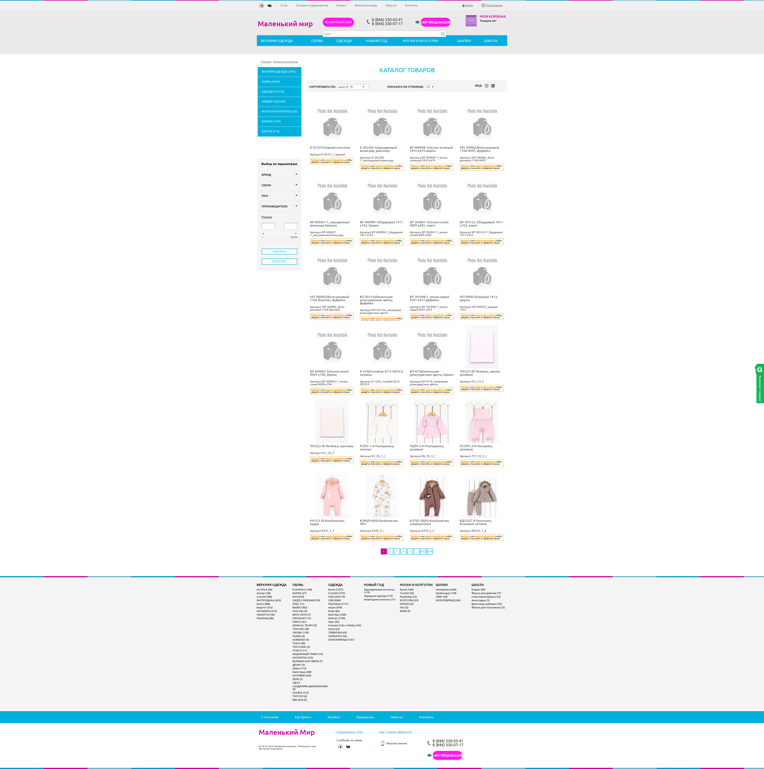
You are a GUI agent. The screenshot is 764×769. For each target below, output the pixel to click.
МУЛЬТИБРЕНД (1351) (341, 639)
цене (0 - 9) (346, 86)
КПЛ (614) (298, 596)
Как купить (303, 717)
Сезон (266, 185)
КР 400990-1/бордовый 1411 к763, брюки (381, 223)
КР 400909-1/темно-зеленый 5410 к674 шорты (431, 149)
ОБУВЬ (317, 41)
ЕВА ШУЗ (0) (299, 699)
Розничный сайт (338, 22)
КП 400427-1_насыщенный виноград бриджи (330, 223)
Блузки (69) (478, 589)
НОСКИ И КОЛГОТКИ (420, 41)
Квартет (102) (265, 607)
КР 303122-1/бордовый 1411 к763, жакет (481, 223)
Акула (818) (335, 607)
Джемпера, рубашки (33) (487, 603)
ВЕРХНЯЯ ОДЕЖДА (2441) (279, 71)
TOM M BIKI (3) (301, 646)
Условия (333, 717)
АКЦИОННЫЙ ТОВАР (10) (307, 654)
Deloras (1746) (336, 618)
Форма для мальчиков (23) (488, 607)
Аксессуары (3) (480, 600)
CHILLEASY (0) (336, 596)
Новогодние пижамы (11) (379, 599)
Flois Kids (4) (299, 611)
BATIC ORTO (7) (301, 614)
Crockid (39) (407, 593)
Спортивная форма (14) (486, 596)
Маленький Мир (287, 732)
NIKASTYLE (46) (266, 614)
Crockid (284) (264, 596)
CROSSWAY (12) (301, 618)
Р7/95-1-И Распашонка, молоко (377, 447)
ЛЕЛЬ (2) (297, 679)
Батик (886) (263, 603)
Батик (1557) (335, 589)
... (416, 551)
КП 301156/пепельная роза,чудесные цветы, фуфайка (376, 300)
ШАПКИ (464, 41)
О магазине (270, 717)
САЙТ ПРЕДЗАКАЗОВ (435, 22)
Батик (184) (406, 589)
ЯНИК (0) (405, 611)
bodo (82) (334, 611)
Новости (391, 5)
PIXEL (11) (298, 603)
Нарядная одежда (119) (378, 595)
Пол (265, 195)
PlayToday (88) (265, 618)
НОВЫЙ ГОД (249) (274, 101)
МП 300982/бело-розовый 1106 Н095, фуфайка (479, 149)
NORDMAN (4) (300, 639)
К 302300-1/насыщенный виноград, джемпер (378, 149)
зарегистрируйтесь (335, 160)
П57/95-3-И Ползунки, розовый (476, 447)
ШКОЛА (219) (271, 131)
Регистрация (494, 5)
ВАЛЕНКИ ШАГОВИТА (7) (307, 661)
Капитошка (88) (301, 671)
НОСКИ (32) (407, 603)
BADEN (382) (299, 607)
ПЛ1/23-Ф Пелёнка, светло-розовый (480, 373)
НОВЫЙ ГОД (376, 41)
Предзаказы (365, 717)
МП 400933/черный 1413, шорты (479, 298)
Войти (469, 5)
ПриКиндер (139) (446, 593)
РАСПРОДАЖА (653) (269, 600)
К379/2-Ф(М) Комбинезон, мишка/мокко (429, 522)
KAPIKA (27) (299, 593)
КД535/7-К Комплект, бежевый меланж (476, 522)
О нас (284, 5)
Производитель (274, 206)
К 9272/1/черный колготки (330, 147)
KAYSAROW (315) (267, 611)
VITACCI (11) (299, 650)
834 (429, 551)
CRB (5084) (334, 600)
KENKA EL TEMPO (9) (304, 625)
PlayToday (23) (408, 596)
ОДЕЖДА (344, 41)
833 (423, 551)
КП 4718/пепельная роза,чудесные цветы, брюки (432, 373)
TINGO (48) (298, 643)
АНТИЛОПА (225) (302, 657)
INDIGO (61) (299, 621)
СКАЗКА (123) (300, 692)
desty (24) (334, 628)
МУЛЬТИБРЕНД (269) (448, 600)
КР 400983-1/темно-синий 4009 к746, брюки (329, 373)
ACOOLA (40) (264, 589)
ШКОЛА (491, 41)
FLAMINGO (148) (302, 589)
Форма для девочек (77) (486, 593)
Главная (266, 61)
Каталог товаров (285, 61)
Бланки (341, 5)
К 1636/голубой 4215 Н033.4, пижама (381, 373)
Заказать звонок (396, 743)
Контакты (411, 5)
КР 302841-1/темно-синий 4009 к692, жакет (429, 223)
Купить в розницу (366, 5)
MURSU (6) (298, 636)
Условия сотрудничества (312, 5)
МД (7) (296, 682)
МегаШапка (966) (446, 589)
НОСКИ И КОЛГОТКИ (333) (279, 111)
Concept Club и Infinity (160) (344, 625)
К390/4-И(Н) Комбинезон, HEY (379, 522)
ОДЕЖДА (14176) (273, 91)
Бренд (266, 174)
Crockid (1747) (336, 593)
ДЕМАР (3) (298, 664)
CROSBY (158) (300, 632)
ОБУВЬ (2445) (271, 81)
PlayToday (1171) (338, 603)
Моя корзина (493, 16)
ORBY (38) (441, 596)
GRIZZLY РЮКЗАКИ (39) (306, 600)
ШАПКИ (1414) (271, 121)
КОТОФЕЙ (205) (301, 675)
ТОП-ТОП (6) (299, 696)
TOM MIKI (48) (300, 628)
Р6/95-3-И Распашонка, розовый (427, 447)
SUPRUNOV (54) (337, 636)
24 (428, 86)
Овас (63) (333, 621)
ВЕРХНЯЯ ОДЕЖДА (277, 41)
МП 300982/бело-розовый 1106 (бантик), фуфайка (329, 298)
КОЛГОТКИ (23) (409, 600)
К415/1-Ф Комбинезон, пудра (327, 522)
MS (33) (404, 607)
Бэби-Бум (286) (337, 614)
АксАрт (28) (264, 593)
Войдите (315, 160)
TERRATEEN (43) (337, 632)
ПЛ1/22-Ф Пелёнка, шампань (331, 446)
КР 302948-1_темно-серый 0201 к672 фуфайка (429, 298)
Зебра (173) (299, 668)
